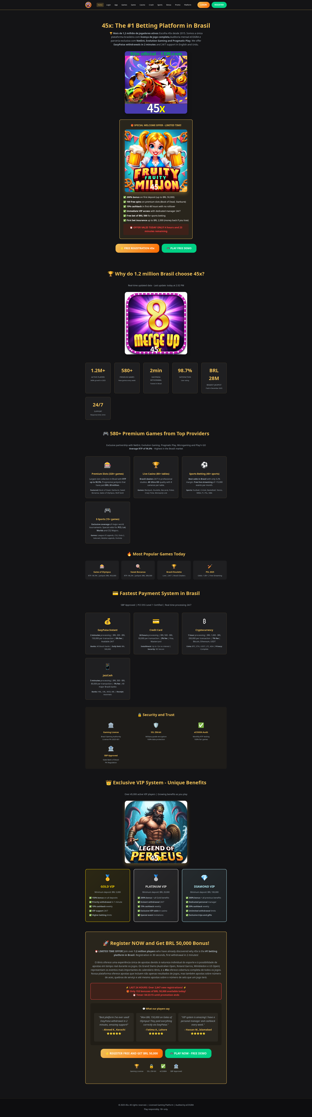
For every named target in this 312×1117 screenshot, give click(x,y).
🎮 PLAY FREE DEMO (179, 248)
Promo (177, 5)
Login (108, 5)
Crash (151, 5)
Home (100, 5)
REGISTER (219, 4)
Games (124, 5)
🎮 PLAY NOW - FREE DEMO (188, 1053)
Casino (142, 5)
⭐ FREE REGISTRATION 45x (137, 248)
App (116, 5)
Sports (159, 5)
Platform (187, 5)
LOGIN (203, 4)
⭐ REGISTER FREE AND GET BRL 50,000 (132, 1053)
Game (133, 5)
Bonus (168, 5)
